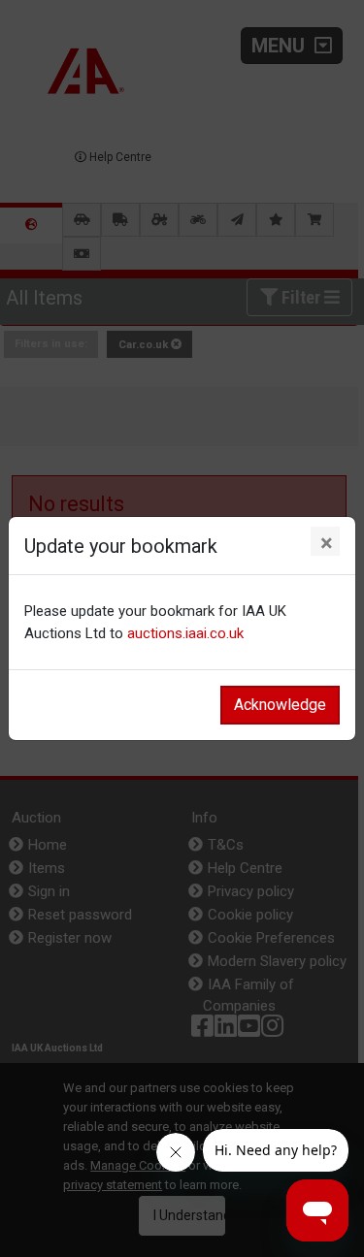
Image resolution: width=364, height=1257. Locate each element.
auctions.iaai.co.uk (185, 633)
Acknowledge (280, 704)
